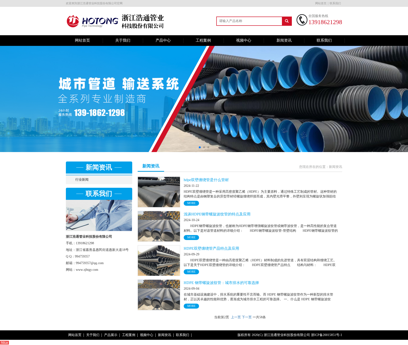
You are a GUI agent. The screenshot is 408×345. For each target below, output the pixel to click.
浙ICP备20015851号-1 (326, 335)
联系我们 (335, 3)
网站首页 (321, 3)
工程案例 (203, 40)
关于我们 (122, 40)
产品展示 (110, 335)
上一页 (236, 317)
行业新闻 (82, 179)
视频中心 (243, 40)
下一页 (247, 317)
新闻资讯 (284, 40)
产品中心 (163, 40)
